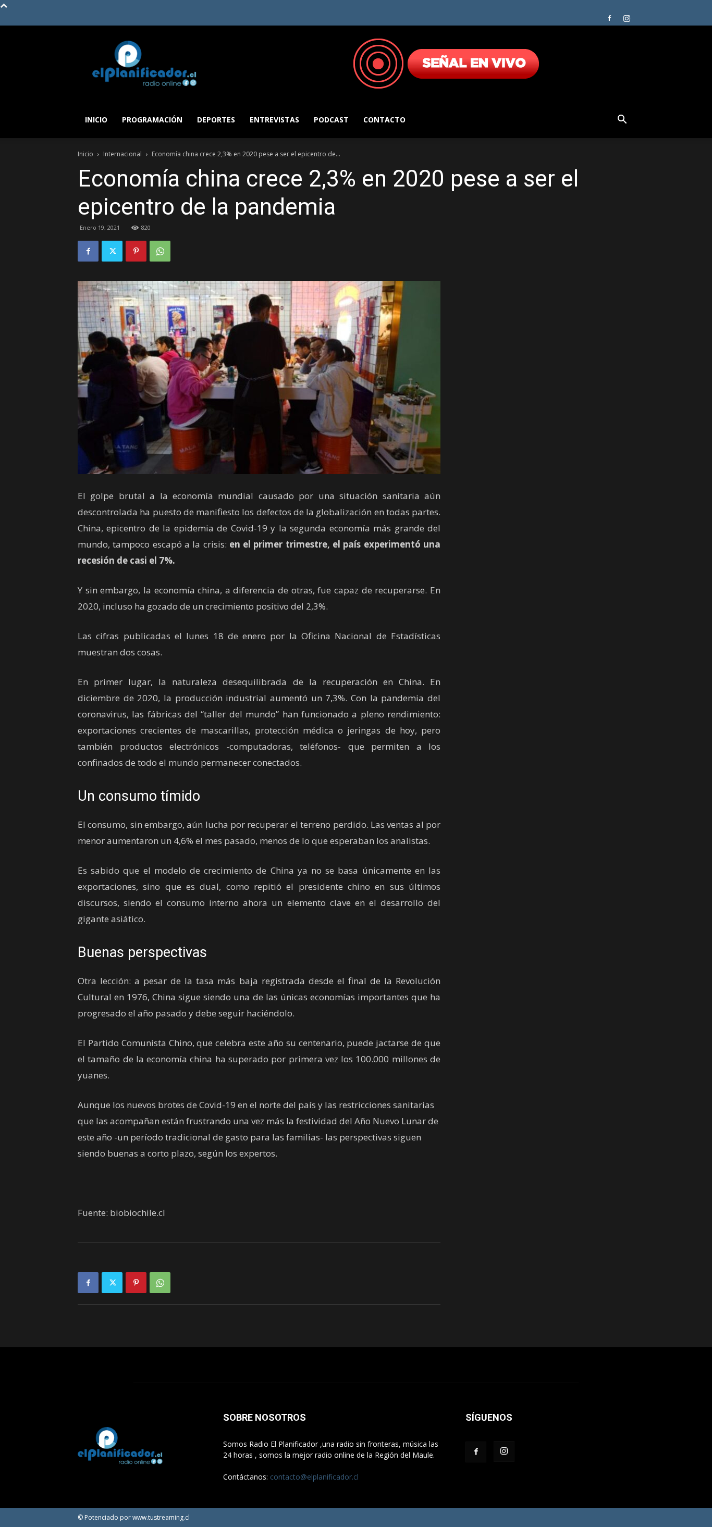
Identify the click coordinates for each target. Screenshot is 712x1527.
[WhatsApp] (160, 251)
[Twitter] (112, 251)
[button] (621, 121)
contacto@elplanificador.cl (314, 1477)
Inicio (96, 120)
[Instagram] (626, 18)
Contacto (384, 120)
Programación (152, 120)
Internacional (122, 154)
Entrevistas (274, 120)
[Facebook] (609, 18)
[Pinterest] (136, 251)
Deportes (216, 120)
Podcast (331, 120)
